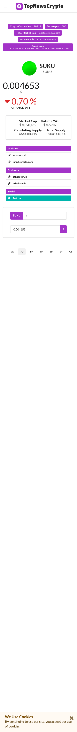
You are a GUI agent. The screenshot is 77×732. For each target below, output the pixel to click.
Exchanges (56, 26)
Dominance (39, 47)
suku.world (18, 155)
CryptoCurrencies (25, 26)
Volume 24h (38, 39)
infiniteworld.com (22, 161)
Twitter (16, 198)
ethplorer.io (19, 183)
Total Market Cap (38, 32)
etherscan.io (19, 176)
